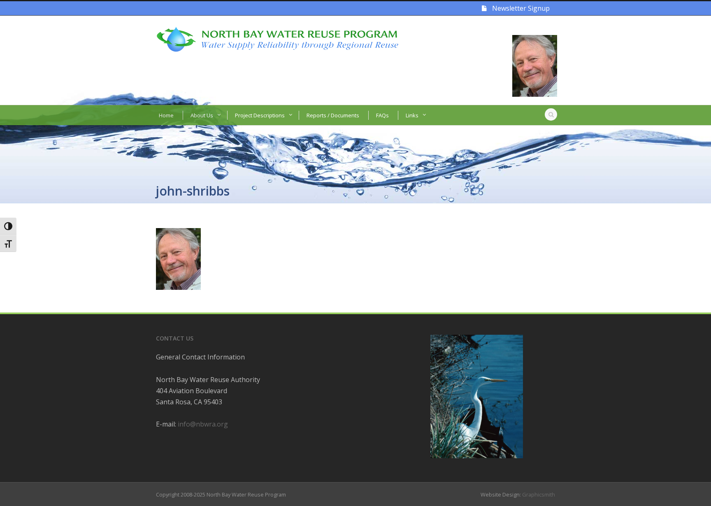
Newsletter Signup (520, 8)
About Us (202, 115)
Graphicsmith (538, 494)
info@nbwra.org (203, 424)
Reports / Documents (333, 115)
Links (412, 115)
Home (166, 115)
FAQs (382, 115)
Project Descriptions (260, 115)
